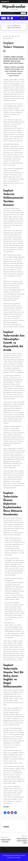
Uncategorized (16, 25)
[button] (5, 1)
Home (8, 25)
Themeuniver (17, 858)
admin (6, 826)
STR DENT (6, 807)
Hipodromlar (14, 6)
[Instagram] (26, 2)
